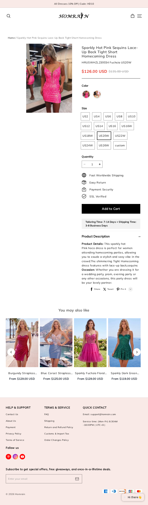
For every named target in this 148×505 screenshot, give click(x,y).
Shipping (49, 421)
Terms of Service (15, 440)
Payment (11, 427)
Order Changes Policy (56, 440)
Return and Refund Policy (58, 427)
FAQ (46, 414)
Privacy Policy (13, 433)
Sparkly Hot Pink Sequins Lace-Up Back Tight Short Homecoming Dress (59, 37)
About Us (11, 421)
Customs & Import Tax (56, 433)
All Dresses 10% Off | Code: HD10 (74, 3)
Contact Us (12, 414)
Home (11, 37)
